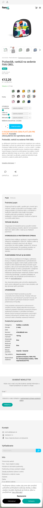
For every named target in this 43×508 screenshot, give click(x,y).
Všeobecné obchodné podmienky (12, 466)
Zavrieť (17, 169)
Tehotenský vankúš (8, 461)
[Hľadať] (4, 2)
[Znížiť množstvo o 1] (8, 127)
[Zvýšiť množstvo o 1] (8, 125)
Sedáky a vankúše (22, 325)
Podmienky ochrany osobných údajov (13, 469)
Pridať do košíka (15, 126)
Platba (4, 479)
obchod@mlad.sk (16, 278)
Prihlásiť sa (7, 404)
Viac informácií (17, 492)
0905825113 (9, 435)
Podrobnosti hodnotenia (25, 57)
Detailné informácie (8, 163)
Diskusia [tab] (12, 198)
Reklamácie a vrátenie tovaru (11, 474)
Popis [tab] (7, 198)
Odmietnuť (11, 501)
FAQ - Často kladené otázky (10, 464)
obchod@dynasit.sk (11, 432)
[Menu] (40, 7)
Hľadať (38, 450)
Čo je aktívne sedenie (8, 482)
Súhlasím (31, 501)
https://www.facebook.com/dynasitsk (16, 438)
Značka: (6, 72)
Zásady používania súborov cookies (13, 472)
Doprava (4, 477)
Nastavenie (21, 496)
